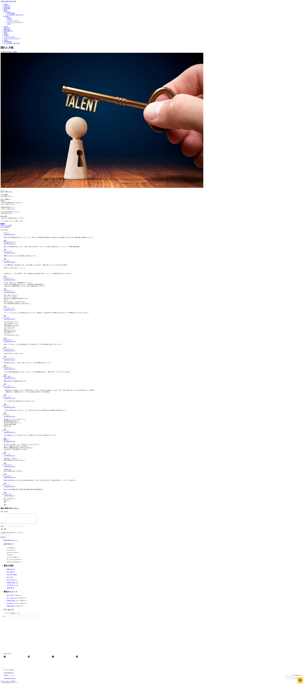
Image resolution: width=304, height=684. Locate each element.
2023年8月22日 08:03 (9, 262)
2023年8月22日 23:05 (9, 398)
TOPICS (6, 4)
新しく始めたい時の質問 (13, 559)
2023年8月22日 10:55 (9, 350)
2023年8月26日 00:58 (9, 477)
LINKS (9, 24)
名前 (2, 526)
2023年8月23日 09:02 (9, 441)
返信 (5, 240)
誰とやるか (10, 577)
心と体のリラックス (12, 585)
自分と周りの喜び (12, 574)
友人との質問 (13, 52)
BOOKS (9, 17)
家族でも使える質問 (12, 552)
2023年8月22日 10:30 (9, 341)
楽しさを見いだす (12, 580)
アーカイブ (7, 613)
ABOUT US (7, 5)
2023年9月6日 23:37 (9, 495)
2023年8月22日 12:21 (9, 369)
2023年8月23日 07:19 (9, 416)
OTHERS (6, 16)
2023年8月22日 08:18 (9, 279)
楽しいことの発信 (6, 225)
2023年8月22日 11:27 (9, 359)
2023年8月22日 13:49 (9, 378)
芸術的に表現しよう (12, 582)
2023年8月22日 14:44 (9, 387)
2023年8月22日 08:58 (9, 292)
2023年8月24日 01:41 (9, 466)
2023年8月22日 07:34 (9, 234)
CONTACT (7, 11)
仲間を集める (11, 588)
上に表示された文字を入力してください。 (13, 532)
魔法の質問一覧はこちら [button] (11, 540)
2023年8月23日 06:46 (9, 407)
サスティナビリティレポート (15, 22)
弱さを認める (11, 572)
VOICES (9, 19)
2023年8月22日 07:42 (9, 253)
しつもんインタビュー (13, 20)
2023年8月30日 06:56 (9, 486)
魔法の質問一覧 (8, 31)
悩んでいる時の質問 (12, 557)
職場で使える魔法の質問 (13, 561)
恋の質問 (9, 554)
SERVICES (7, 7)
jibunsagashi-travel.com (10, 678)
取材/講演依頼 (11, 13)
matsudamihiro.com (9, 672)
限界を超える (11, 569)
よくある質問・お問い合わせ (15, 14)
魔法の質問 (7, 8)
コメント (3, 523)
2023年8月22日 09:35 (9, 309)
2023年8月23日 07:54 (9, 432)
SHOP (5, 10)
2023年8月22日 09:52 (9, 319)
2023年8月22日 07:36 (9, 243)
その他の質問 (10, 547)
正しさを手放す (5, 227)
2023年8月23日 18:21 (9, 455)
